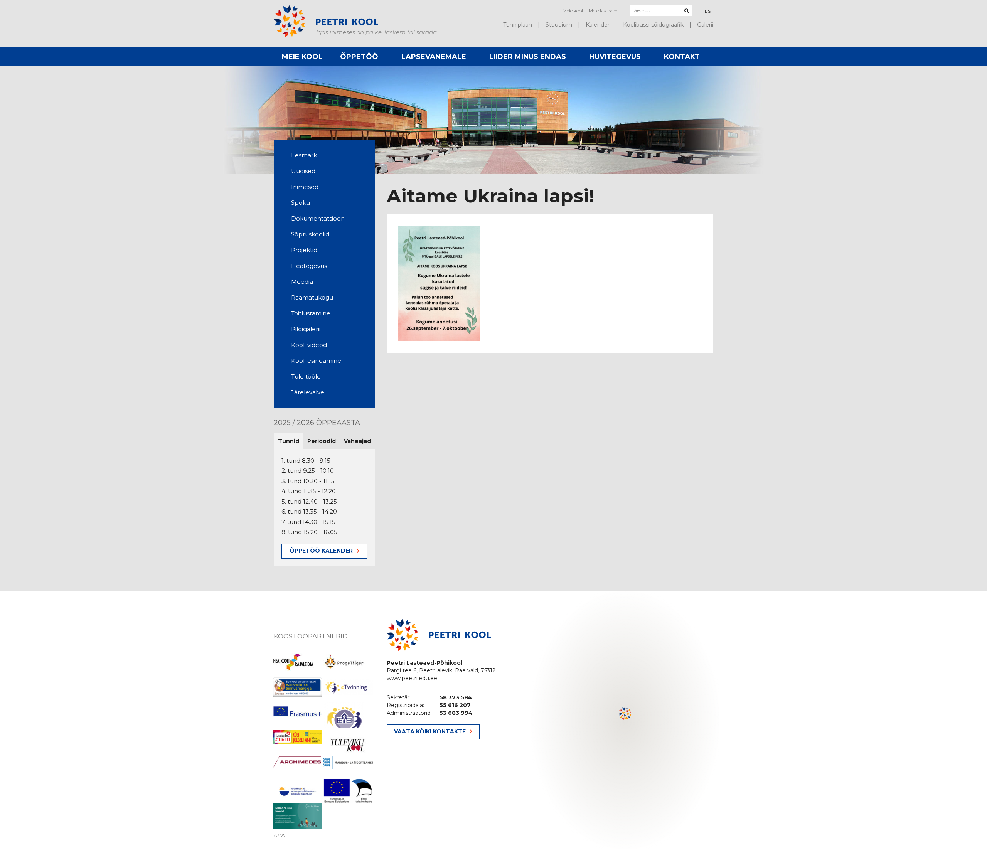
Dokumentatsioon (318, 218)
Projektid (304, 250)
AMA (279, 835)
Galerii (705, 24)
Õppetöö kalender (321, 550)
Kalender (598, 24)
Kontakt (682, 56)
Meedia (302, 281)
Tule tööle (306, 376)
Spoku (300, 202)
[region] (625, 720)
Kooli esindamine (316, 360)
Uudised (303, 171)
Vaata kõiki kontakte (430, 731)
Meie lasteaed (603, 10)
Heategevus (309, 266)
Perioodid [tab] (321, 441)
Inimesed (304, 186)
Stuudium (559, 24)
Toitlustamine (310, 313)
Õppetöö (359, 56)
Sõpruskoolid (310, 234)
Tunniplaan (517, 24)
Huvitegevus (615, 56)
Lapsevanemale (433, 56)
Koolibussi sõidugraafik (653, 24)
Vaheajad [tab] (357, 441)
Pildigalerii (305, 329)
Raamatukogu (312, 297)
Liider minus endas (527, 56)
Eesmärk (304, 155)
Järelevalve (307, 392)
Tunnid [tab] (288, 441)
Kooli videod (309, 345)
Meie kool (573, 10)
